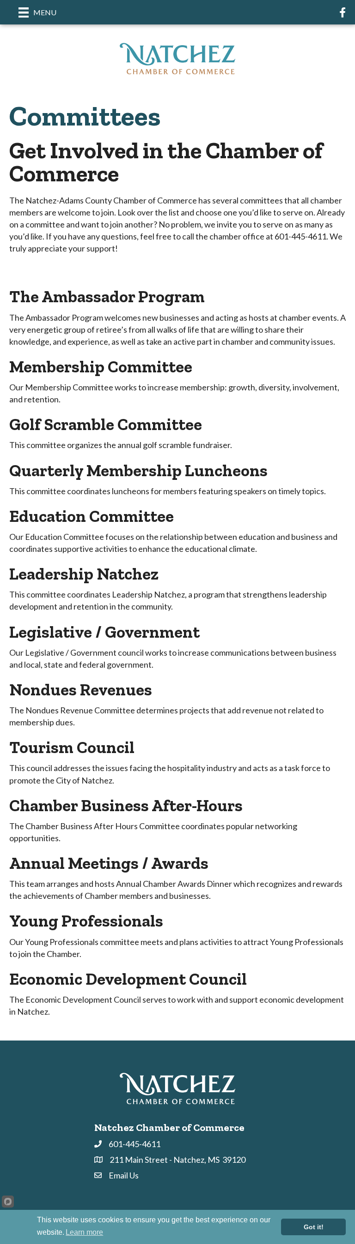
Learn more (84, 1232)
